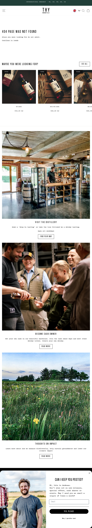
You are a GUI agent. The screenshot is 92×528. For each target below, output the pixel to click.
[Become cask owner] (46, 286)
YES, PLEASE (69, 511)
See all (85, 64)
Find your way (46, 236)
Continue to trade (10, 40)
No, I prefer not (69, 518)
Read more (46, 346)
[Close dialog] (89, 473)
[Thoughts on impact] (46, 396)
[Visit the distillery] (46, 175)
